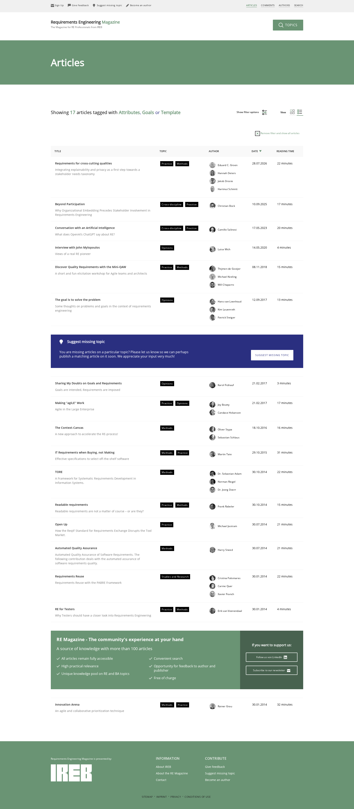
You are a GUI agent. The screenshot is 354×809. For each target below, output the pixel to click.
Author (214, 151)
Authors (284, 5)
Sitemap (147, 797)
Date (255, 151)
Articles (251, 5)
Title (57, 151)
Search (298, 5)
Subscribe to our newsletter (269, 670)
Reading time (285, 151)
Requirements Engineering (85, 24)
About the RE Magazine (172, 773)
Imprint (161, 797)
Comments (268, 5)
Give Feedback (215, 767)
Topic (163, 151)
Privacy (175, 797)
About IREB (163, 767)
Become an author (217, 780)
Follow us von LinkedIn (269, 657)
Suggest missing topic (272, 355)
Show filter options (248, 112)
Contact (161, 780)
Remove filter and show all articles (280, 133)
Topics (290, 25)
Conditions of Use (198, 797)
